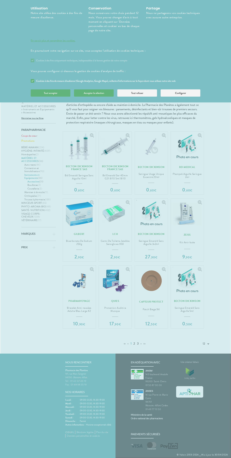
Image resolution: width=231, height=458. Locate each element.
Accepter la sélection (94, 93)
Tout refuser (137, 93)
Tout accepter (50, 93)
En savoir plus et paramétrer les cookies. (53, 40)
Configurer (180, 93)
